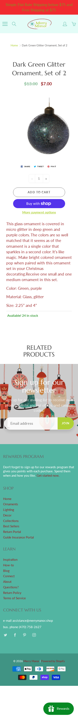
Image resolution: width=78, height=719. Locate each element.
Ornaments (10, 504)
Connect (9, 576)
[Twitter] (5, 634)
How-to (8, 565)
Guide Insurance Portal (18, 537)
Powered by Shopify (53, 661)
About (7, 581)
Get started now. (48, 475)
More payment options (39, 212)
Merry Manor (31, 661)
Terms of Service (14, 598)
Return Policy (12, 593)
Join (66, 423)
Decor (7, 515)
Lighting (8, 509)
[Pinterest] (24, 634)
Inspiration (10, 559)
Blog (6, 570)
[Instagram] (34, 634)
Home (14, 45)
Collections (11, 521)
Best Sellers (11, 526)
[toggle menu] (5, 24)
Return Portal (12, 532)
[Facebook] (15, 634)
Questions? (11, 587)
